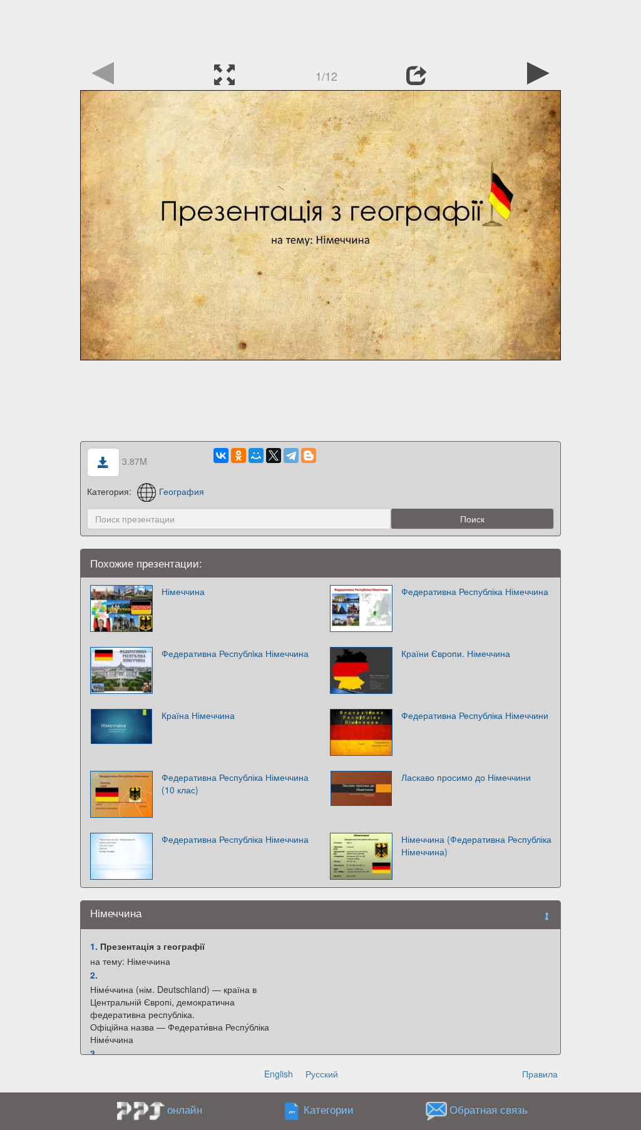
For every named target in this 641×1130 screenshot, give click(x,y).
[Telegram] (291, 455)
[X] (273, 455)
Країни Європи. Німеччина (455, 653)
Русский (321, 1073)
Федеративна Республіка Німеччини (474, 715)
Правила (540, 1073)
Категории (329, 1109)
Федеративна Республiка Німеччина (235, 653)
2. (94, 975)
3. (94, 1053)
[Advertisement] (320, 28)
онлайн (184, 1109)
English (278, 1073)
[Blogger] (308, 455)
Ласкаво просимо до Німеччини (466, 777)
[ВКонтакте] (220, 455)
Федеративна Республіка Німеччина (474, 591)
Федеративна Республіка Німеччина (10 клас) (235, 783)
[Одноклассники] (238, 455)
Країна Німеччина (198, 715)
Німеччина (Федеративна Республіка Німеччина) (476, 845)
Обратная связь (488, 1109)
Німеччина (183, 591)
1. (94, 946)
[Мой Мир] (256, 455)
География (181, 491)
